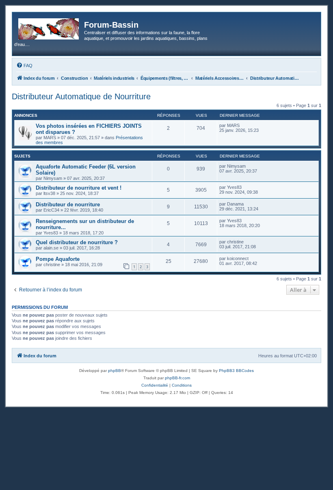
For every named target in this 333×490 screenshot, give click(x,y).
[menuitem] (24, 65)
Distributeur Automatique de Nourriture (81, 96)
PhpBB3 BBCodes (236, 370)
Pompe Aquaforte (58, 259)
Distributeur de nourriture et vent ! (78, 188)
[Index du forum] (49, 27)
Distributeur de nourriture (68, 204)
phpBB (114, 370)
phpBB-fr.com (177, 378)
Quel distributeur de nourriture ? (77, 242)
